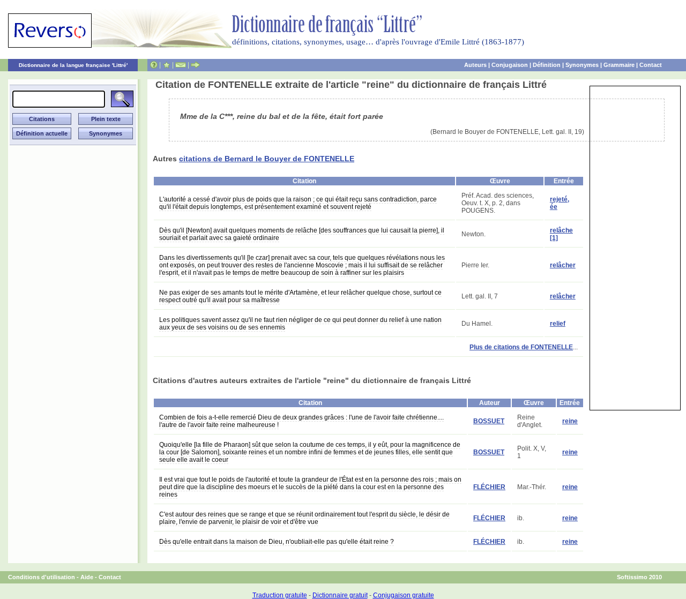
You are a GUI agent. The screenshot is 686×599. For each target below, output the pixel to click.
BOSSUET (488, 421)
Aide (86, 577)
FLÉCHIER (489, 487)
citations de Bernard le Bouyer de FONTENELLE (266, 158)
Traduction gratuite (279, 595)
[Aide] (154, 65)
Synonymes (582, 65)
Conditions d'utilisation (41, 577)
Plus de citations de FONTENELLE (521, 347)
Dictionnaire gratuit (340, 595)
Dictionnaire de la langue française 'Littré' (73, 65)
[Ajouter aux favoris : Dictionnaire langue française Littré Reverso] (166, 65)
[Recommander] (195, 65)
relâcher (563, 265)
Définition (547, 65)
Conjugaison (509, 65)
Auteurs (475, 65)
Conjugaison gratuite (403, 595)
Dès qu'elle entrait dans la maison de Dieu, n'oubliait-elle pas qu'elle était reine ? (276, 541)
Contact (650, 65)
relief (557, 323)
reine (570, 421)
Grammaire (619, 65)
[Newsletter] (180, 65)
